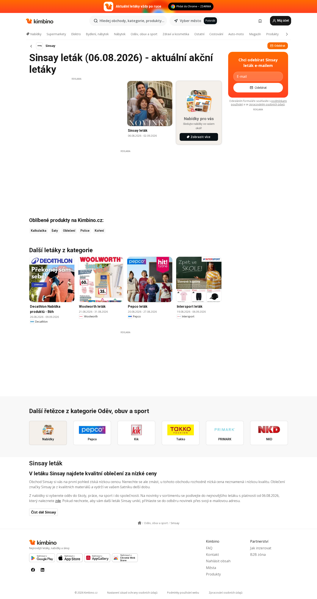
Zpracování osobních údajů (225, 592)
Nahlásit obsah (218, 561)
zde (58, 500)
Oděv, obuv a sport (144, 34)
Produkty (272, 34)
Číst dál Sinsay (43, 512)
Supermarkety (56, 34)
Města (211, 567)
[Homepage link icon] (139, 523)
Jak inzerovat (260, 548)
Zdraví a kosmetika (176, 34)
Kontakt (212, 554)
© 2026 (86, 592)
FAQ (209, 548)
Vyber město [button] (190, 20)
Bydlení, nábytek (97, 34)
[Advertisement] (76, 111)
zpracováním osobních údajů (267, 104)
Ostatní (199, 34)
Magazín (255, 34)
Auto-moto (236, 34)
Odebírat (279, 46)
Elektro (76, 34)
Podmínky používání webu (183, 592)
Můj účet (282, 20)
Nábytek (120, 34)
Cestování (216, 34)
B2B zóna (258, 554)
